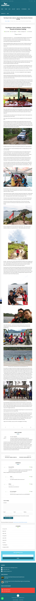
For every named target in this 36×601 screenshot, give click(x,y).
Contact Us (3, 13)
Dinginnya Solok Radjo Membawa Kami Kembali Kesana (14, 576)
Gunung (4, 535)
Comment (5, 502)
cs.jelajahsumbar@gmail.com (7, 571)
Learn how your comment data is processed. (20, 522)
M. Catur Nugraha (13, 491)
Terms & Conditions (15, 599)
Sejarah (4, 540)
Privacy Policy (21, 599)
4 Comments (30, 31)
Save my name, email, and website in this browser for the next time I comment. (17, 515)
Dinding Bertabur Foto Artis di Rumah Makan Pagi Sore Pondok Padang (17, 581)
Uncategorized (23, 31)
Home (6, 21)
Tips (3, 542)
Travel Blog (4, 544)
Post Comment (9, 517)
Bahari (9, 21)
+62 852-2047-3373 (6, 569)
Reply (31, 476)
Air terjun (4, 528)
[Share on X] (1, 303)
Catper (4, 533)
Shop (8, 13)
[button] (2, 598)
